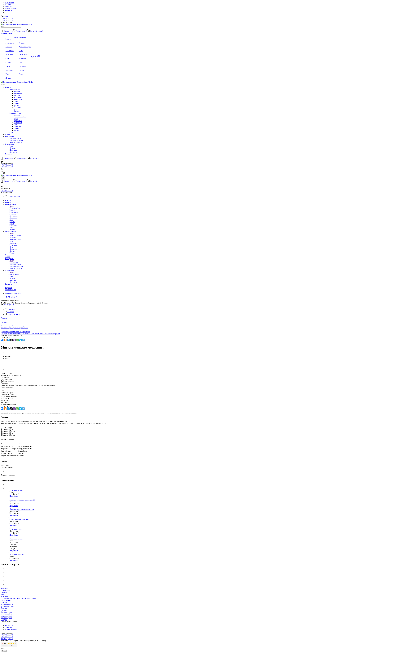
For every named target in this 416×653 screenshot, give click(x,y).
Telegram (11, 312)
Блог (11, 146)
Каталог (8, 88)
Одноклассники (14, 314)
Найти (4, 651)
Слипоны (17, 107)
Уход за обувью (6, 616)
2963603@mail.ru (9, 305)
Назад (12, 206)
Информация (6, 600)
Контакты (13, 152)
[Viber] (14, 340)
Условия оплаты (15, 138)
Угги (15, 109)
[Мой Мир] (8, 340)
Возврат (4, 608)
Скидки (4, 620)
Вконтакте (11, 309)
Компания (4, 588)
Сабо (16, 101)
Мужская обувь (16, 113)
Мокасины (18, 99)
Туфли (16, 105)
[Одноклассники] (5, 340)
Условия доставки (16, 140)
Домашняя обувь (20, 117)
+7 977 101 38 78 (7, 18)
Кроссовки (18, 97)
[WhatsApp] (17, 340)
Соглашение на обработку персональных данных (19, 598)
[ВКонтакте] (2, 340)
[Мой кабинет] (2, 161)
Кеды (16, 119)
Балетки (17, 91)
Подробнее (14, 496)
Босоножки (18, 93)
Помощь (4, 602)
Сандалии (17, 127)
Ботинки (17, 95)
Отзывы (12, 148)
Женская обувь (15, 89)
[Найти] (2, 171)
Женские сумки (6, 618)
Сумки (12, 132)
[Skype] (20, 340)
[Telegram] (23, 340)
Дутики (17, 111)
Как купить (9, 136)
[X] (11, 340)
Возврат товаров (16, 142)
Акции (7, 134)
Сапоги (16, 103)
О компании (9, 144)
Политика (13, 150)
